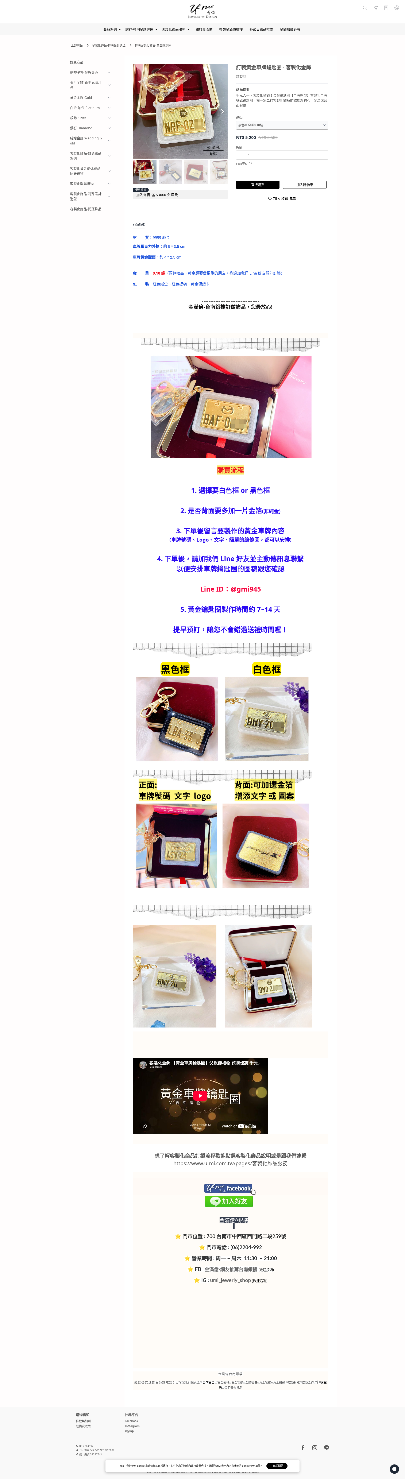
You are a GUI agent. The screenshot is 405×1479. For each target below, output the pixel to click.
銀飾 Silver (78, 118)
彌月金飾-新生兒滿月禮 (85, 85)
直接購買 (258, 184)
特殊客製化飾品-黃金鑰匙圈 (153, 45)
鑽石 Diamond (81, 128)
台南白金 (209, 1382)
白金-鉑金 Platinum (85, 107)
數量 (239, 148)
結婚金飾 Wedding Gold (86, 141)
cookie (141, 1466)
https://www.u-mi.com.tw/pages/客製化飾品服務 (230, 1163)
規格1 (240, 118)
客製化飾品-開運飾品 (85, 209)
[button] (222, 111)
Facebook (131, 1421)
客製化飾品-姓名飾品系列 (85, 156)
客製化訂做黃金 (189, 1382)
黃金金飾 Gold (81, 97)
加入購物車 (304, 184)
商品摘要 (243, 89)
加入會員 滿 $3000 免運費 (157, 195)
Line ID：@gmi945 (230, 588)
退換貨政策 (83, 1426)
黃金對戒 (279, 1382)
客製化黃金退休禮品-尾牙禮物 (85, 171)
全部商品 (77, 45)
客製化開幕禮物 (82, 183)
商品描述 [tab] (139, 224)
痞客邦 (129, 1431)
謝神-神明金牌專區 (84, 72)
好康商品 (77, 62)
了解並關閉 (277, 1466)
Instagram (132, 1426)
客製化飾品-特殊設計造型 (109, 45)
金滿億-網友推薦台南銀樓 (231, 1269)
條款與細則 (83, 1421)
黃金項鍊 (265, 1382)
